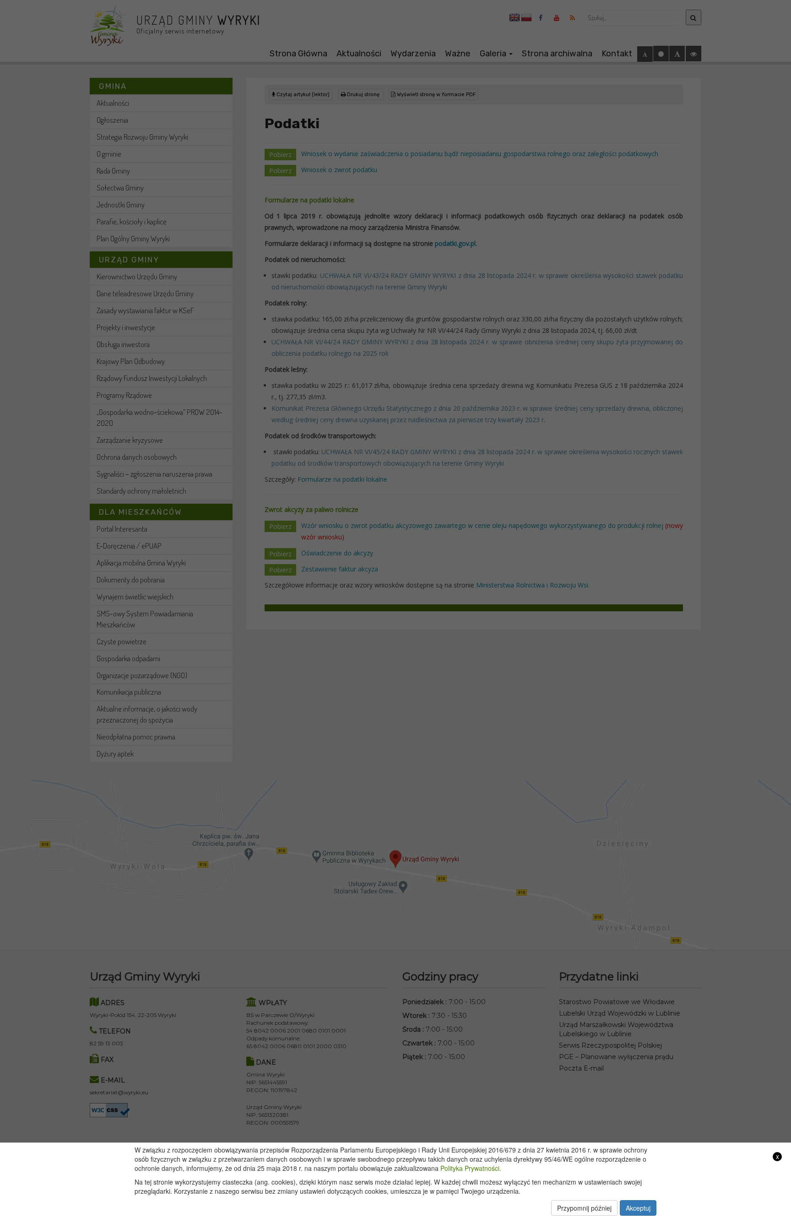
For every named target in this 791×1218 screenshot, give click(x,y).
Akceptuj (638, 1208)
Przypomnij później (584, 1208)
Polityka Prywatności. (470, 1168)
